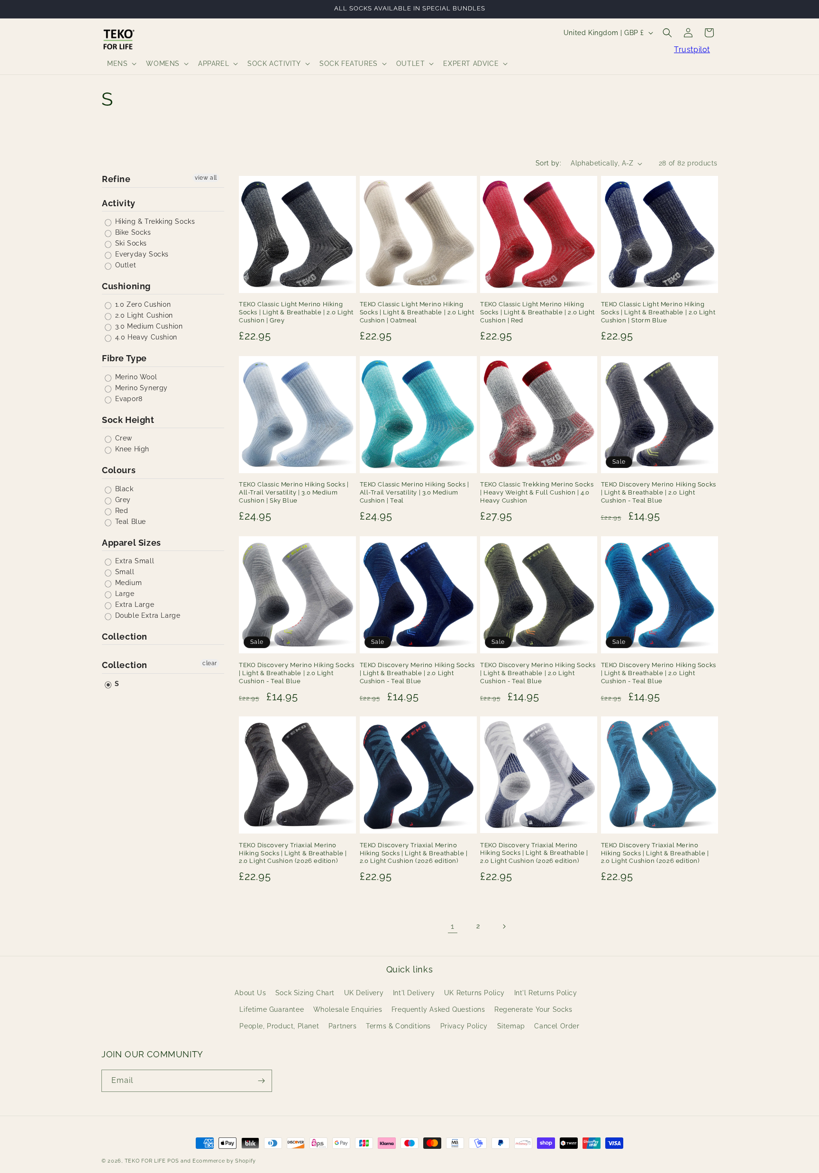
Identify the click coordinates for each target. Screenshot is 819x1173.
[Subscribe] (261, 1081)
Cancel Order (556, 1026)
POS (173, 1161)
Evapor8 (128, 399)
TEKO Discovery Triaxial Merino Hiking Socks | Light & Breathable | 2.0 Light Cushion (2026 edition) (293, 852)
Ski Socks (130, 243)
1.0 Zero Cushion (142, 304)
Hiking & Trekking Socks (154, 221)
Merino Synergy (140, 388)
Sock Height (128, 420)
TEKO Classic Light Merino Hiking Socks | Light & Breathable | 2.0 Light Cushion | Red (537, 312)
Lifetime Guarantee (271, 1009)
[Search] (667, 32)
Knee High (131, 449)
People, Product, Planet (279, 1026)
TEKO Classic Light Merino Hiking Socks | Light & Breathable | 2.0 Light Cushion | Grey (296, 312)
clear (209, 663)
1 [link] (453, 926)
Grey (122, 500)
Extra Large (133, 604)
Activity (119, 203)
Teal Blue (129, 521)
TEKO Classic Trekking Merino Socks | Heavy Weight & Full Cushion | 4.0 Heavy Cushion (536, 492)
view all (206, 177)
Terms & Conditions (398, 1026)
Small (124, 572)
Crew (122, 438)
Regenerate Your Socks (533, 1009)
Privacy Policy (464, 1026)
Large (124, 593)
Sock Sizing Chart (305, 993)
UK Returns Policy (474, 993)
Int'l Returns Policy (545, 993)
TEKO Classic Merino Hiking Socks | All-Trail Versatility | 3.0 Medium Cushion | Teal (414, 492)
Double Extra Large (146, 615)
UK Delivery (364, 993)
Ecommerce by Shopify (224, 1161)
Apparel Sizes (131, 543)
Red (120, 510)
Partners (342, 1026)
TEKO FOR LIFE (145, 1161)
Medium (127, 582)
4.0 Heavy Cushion (145, 337)
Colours (119, 470)
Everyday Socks (141, 254)
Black (123, 489)
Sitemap (511, 1026)
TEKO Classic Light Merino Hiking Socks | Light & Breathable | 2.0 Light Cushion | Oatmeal (417, 312)
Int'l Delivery (414, 993)
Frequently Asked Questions (438, 1009)
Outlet (124, 265)
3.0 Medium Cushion (147, 326)
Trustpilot (692, 49)
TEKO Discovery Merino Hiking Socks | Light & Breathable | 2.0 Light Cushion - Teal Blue (658, 492)
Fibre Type (124, 358)
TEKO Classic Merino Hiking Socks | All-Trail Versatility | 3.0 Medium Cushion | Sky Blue (293, 492)
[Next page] (503, 926)
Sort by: (548, 163)
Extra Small (133, 561)
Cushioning (126, 286)
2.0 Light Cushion (143, 315)
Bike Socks (132, 232)
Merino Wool (135, 377)
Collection (124, 636)
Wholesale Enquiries (347, 1009)
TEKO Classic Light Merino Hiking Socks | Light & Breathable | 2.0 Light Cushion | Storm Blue (658, 312)
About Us (250, 993)
